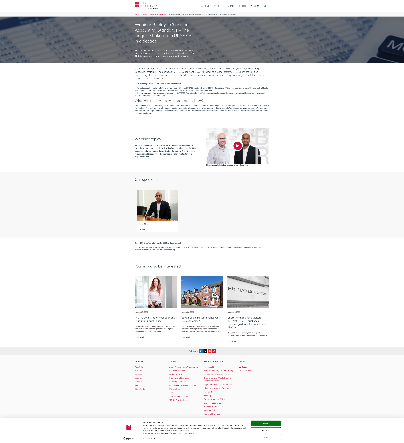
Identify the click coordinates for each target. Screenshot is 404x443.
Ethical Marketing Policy (214, 399)
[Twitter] (205, 351)
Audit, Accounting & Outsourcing (183, 367)
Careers (242, 6)
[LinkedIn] (201, 351)
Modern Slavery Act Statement (217, 388)
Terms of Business (212, 414)
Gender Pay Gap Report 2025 (217, 374)
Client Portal (140, 389)
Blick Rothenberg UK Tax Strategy (219, 370)
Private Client (175, 389)
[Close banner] (285, 421)
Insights (230, 6)
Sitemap (207, 395)
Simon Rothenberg (143, 145)
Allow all (266, 423)
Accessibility (209, 367)
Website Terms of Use (213, 406)
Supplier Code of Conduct (215, 403)
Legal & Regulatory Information (218, 384)
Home (137, 14)
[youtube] (209, 351)
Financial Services (177, 370)
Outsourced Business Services (182, 385)
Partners (138, 370)
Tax (171, 392)
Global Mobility (175, 374)
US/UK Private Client (178, 400)
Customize (264, 430)
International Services (179, 378)
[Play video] (238, 146)
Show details (147, 439)
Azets (137, 385)
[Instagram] (214, 351)
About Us (205, 6)
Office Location (245, 370)
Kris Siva (158, 145)
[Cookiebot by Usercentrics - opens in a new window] (129, 438)
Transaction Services (178, 396)
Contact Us (255, 6)
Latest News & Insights (158, 14)
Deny (266, 437)
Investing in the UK (177, 381)
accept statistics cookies (222, 165)
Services (218, 6)
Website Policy (210, 410)
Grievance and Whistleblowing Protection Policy (217, 379)
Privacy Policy (210, 392)
